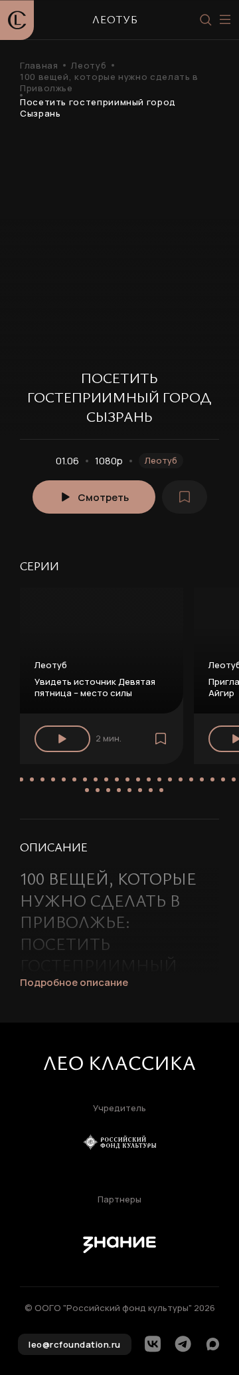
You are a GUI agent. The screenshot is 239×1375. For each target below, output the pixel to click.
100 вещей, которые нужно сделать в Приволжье (109, 82)
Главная (39, 65)
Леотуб (88, 65)
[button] (21, 779)
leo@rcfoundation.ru (75, 1344)
